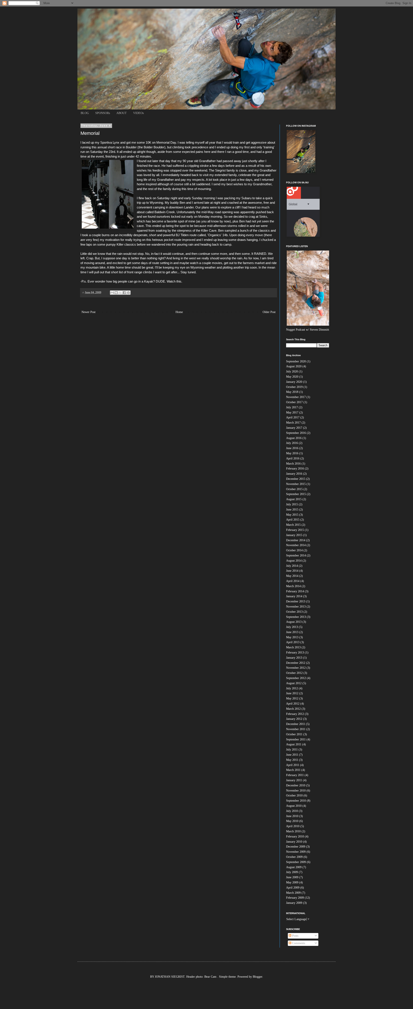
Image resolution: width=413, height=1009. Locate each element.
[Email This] (112, 292)
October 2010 (294, 795)
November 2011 (295, 729)
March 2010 (293, 831)
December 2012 (295, 662)
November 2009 (296, 851)
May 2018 (292, 392)
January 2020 (294, 381)
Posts (294, 935)
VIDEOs (138, 113)
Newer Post (89, 312)
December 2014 (295, 540)
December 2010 (295, 785)
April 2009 (292, 887)
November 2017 (296, 397)
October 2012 (294, 673)
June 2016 (292, 448)
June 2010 (292, 816)
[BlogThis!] (116, 292)
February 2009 (295, 897)
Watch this (174, 281)
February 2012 (295, 714)
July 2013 (292, 627)
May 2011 (292, 759)
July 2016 (292, 443)
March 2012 (293, 708)
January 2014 (294, 596)
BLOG (85, 113)
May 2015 (292, 514)
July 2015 (292, 504)
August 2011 (293, 744)
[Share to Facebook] (124, 292)
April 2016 (292, 458)
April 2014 (292, 581)
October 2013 (294, 611)
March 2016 (293, 463)
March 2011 (293, 770)
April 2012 (292, 703)
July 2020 (292, 371)
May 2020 (292, 376)
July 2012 (292, 688)
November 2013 (296, 606)
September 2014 (296, 555)
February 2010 (295, 836)
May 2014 (292, 575)
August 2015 (294, 499)
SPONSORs (102, 113)
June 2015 (292, 509)
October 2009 (294, 857)
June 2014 (292, 570)
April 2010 (292, 826)
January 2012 (294, 718)
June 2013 (292, 632)
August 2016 (294, 438)
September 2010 (296, 800)
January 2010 (294, 841)
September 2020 (296, 361)
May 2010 (292, 821)
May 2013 (292, 637)
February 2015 (295, 530)
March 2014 (293, 586)
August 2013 (294, 621)
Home (179, 312)
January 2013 (294, 657)
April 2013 (292, 642)
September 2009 (296, 862)
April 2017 (292, 417)
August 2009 (294, 867)
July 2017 (292, 407)
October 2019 (294, 387)
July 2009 (292, 872)
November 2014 (296, 545)
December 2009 (295, 846)
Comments (298, 943)
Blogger (257, 976)
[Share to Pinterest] (128, 292)
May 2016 (292, 453)
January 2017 (294, 427)
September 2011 (296, 739)
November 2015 (296, 484)
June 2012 (292, 693)
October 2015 (294, 489)
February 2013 (295, 652)
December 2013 (295, 601)
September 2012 (296, 678)
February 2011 (295, 775)
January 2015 (294, 535)
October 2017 (294, 402)
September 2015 (296, 494)
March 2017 (293, 422)
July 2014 (292, 565)
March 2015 (293, 524)
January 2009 (294, 902)
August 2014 (294, 560)
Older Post (269, 312)
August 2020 (294, 366)
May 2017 (292, 412)
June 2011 (292, 754)
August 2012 (294, 683)
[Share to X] (120, 292)
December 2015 (295, 478)
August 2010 (294, 805)
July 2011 (292, 749)
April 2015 (292, 519)
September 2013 (296, 616)
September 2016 (296, 433)
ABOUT (121, 113)
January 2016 (294, 473)
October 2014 (294, 550)
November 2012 (296, 667)
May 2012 (292, 698)
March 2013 (293, 647)
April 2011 (292, 765)
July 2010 (292, 811)
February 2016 (295, 468)
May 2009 (292, 882)
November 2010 (296, 790)
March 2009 (293, 892)
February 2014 (295, 591)
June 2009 (292, 877)
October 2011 (294, 734)
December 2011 (295, 724)
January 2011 (294, 780)
